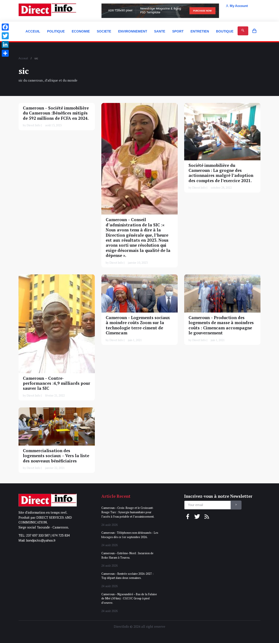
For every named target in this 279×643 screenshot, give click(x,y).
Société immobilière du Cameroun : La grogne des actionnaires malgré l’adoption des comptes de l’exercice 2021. (221, 173)
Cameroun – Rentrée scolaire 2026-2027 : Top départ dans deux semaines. (127, 576)
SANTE (159, 31)
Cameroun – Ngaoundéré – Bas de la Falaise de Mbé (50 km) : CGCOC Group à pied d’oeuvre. (129, 598)
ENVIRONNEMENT (132, 31)
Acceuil (23, 58)
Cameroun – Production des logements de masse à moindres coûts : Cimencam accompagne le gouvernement (221, 325)
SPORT (178, 31)
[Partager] (5, 53)
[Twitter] (5, 35)
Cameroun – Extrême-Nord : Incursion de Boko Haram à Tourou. (127, 555)
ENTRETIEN (200, 31)
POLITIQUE (56, 31)
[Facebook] (5, 27)
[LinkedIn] (5, 44)
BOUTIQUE (224, 31)
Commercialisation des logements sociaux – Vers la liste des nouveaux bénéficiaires (56, 455)
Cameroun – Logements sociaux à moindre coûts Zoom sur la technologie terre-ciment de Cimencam (138, 325)
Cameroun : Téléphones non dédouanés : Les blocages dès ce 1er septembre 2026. (129, 535)
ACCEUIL (33, 31)
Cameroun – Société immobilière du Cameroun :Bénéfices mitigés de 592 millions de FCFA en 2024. (56, 113)
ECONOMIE (81, 31)
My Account (239, 6)
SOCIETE (104, 31)
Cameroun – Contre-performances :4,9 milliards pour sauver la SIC (56, 383)
